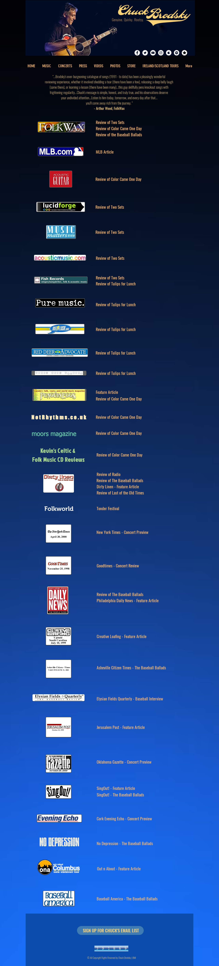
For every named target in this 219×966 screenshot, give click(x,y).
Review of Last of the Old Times (120, 492)
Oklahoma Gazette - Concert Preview (124, 762)
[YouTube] (153, 53)
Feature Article (107, 392)
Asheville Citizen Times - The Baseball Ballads (131, 667)
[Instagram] (161, 53)
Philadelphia (106, 600)
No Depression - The (112, 843)
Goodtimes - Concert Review (118, 565)
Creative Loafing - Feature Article (121, 636)
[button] (82, 66)
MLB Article (105, 152)
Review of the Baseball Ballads (119, 134)
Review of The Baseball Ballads (119, 480)
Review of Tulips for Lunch (116, 283)
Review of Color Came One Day (119, 128)
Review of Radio (108, 474)
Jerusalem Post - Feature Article (121, 727)
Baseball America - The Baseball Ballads (127, 898)
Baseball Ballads (140, 843)
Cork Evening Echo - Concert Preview (124, 818)
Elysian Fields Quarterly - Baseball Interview (130, 698)
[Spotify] (176, 53)
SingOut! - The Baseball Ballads (120, 794)
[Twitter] (145, 53)
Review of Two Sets (110, 122)
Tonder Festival (108, 508)
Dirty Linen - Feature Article (118, 486)
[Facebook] (137, 53)
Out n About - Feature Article (119, 868)
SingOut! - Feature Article (116, 788)
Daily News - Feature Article (137, 600)
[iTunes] (168, 53)
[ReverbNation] (184, 53)
